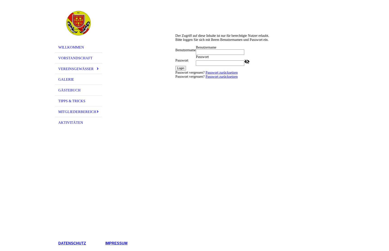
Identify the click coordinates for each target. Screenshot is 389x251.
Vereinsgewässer (76, 69)
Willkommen (71, 47)
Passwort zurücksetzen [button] (222, 72)
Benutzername (185, 50)
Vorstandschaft (75, 58)
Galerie (66, 79)
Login (180, 68)
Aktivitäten (70, 122)
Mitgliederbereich (77, 112)
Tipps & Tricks (71, 101)
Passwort (181, 60)
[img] (78, 23)
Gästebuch (69, 90)
